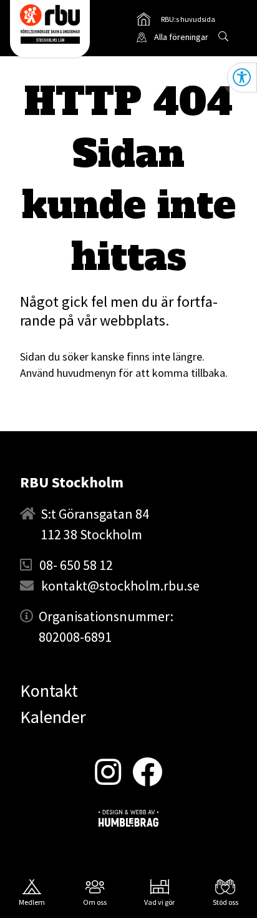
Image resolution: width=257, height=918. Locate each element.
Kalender (53, 717)
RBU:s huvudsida (176, 21)
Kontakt (49, 690)
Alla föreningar (181, 36)
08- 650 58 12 (76, 565)
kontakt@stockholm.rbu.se (120, 585)
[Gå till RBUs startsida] (50, 24)
